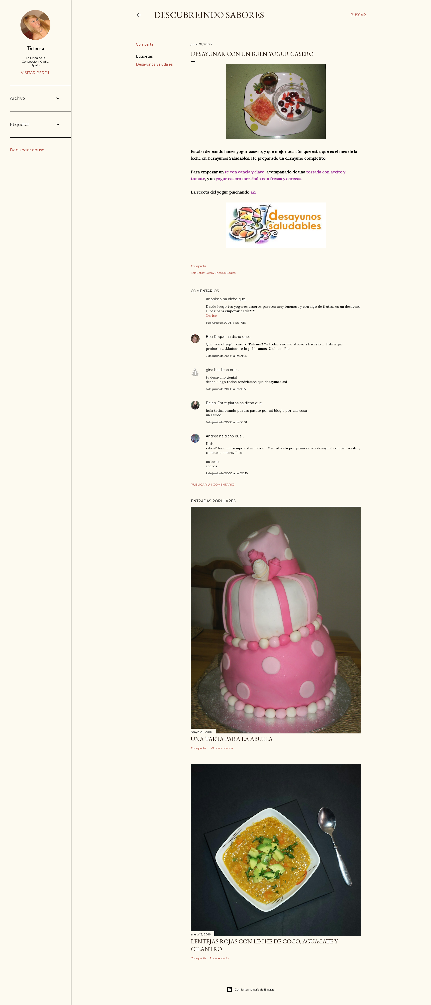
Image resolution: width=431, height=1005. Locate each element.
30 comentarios (221, 748)
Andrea (212, 436)
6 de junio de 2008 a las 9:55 (226, 389)
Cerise (211, 315)
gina (209, 370)
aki (253, 192)
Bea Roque (215, 336)
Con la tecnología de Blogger (255, 989)
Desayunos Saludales (154, 64)
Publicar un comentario (212, 484)
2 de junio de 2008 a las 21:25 (226, 356)
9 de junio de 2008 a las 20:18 (227, 473)
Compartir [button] (144, 44)
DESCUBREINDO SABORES (209, 15)
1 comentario (219, 958)
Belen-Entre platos (222, 403)
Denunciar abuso (27, 150)
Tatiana (35, 48)
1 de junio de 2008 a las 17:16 (226, 322)
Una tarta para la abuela (232, 739)
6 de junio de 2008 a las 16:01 (226, 422)
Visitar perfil (35, 73)
